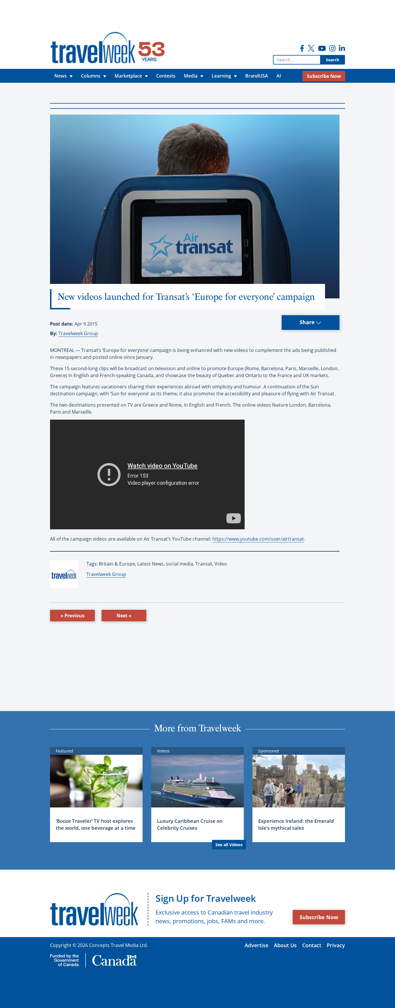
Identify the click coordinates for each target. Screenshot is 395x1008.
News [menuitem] (60, 76)
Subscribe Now (319, 917)
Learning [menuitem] (221, 76)
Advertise (256, 945)
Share (308, 322)
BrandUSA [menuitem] (256, 76)
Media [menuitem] (191, 76)
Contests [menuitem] (166, 76)
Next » (124, 615)
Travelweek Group (78, 333)
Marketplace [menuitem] (128, 76)
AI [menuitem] (278, 76)
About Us (285, 945)
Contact (311, 945)
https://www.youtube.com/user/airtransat (258, 539)
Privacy (336, 945)
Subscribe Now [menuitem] (324, 76)
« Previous (72, 615)
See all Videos (229, 844)
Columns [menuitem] (90, 76)
